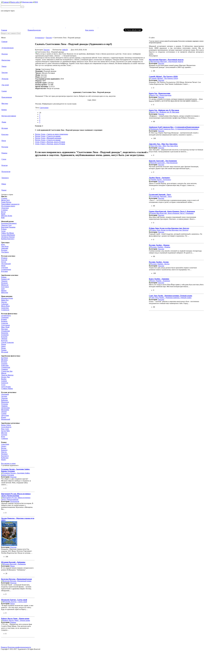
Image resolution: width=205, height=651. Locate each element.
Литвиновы (5, 408)
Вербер (3, 379)
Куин (3, 436)
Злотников (5, 394)
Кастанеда (5, 456)
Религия (4, 165)
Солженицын (6, 269)
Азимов (4, 381)
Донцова (4, 398)
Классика (4, 134)
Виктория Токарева (8, 227)
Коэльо (3, 448)
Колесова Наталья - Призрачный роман (16, 579)
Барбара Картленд (7, 239)
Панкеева (4, 333)
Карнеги (4, 450)
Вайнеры (4, 400)
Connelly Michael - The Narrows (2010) (163, 76)
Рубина (4, 229)
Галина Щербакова (8, 235)
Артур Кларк (6, 387)
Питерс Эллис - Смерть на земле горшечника (51, 134)
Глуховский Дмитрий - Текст (160, 194)
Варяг (3, 214)
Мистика (4, 103)
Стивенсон (5, 310)
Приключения (6, 97)
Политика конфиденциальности (19, 647)
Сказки (4, 91)
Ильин (3, 417)
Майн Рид (5, 300)
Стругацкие (5, 325)
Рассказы (4, 147)
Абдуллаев (5, 415)
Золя (2, 289)
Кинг (3, 244)
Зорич (3, 346)
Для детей (5, 85)
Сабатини (4, 304)
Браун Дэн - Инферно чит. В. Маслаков (164, 110)
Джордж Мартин (7, 375)
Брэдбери (4, 358)
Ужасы (3, 66)
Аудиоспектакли (7, 48)
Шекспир (4, 292)
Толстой (4, 260)
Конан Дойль (6, 425)
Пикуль (4, 452)
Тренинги (5, 178)
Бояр (3, 217)
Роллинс (4, 250)
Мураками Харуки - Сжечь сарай (14, 600)
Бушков (4, 319)
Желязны (4, 360)
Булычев (4, 337)
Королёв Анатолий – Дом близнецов (163, 161)
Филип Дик (5, 377)
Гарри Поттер (6, 202)
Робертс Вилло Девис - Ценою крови (15, 618)
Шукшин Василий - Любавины (13, 562)
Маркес (4, 290)
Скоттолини (44, 108)
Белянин (4, 321)
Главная (4, 30)
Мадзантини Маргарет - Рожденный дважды (166, 60)
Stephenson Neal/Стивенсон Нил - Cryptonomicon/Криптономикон (174, 127)
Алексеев (4, 323)
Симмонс (4, 369)
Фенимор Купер (7, 298)
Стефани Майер (7, 388)
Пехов (3, 348)
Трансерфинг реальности (10, 204)
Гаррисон (4, 383)
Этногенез (5, 208)
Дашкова (4, 406)
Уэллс (3, 385)
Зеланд (3, 446)
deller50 (65, 50)
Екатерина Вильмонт (9, 223)
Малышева (5, 410)
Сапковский (5, 367)
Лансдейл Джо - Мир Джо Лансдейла (163, 144)
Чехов (3, 265)
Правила (4, 647)
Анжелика (5, 308)
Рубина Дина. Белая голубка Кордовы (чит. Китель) (169, 228)
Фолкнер (4, 283)
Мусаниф (4, 352)
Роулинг (4, 362)
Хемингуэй (5, 279)
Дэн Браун (5, 252)
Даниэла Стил (6, 225)
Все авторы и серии (8, 463)
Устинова (4, 404)
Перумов (4, 329)
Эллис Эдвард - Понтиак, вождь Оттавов (50, 142)
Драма (3, 122)
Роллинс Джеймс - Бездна (159, 262)
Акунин (4, 396)
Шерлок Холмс (6, 216)
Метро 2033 (5, 200)
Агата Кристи (6, 427)
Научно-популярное (8, 116)
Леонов (4, 411)
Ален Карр (5, 444)
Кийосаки (4, 458)
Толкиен (4, 363)
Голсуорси (5, 287)
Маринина (5, 402)
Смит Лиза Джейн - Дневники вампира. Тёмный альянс (170, 296)
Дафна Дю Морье (7, 233)
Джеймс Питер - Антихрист (159, 178)
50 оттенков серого (8, 206)
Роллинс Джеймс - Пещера (159, 245)
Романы (4, 153)
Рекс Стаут (5, 429)
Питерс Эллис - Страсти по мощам (47, 136)
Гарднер (4, 435)
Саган (3, 231)
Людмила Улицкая (8, 237)
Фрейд (3, 460)
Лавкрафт (4, 248)
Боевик (4, 110)
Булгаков (4, 271)
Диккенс (4, 281)
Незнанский (5, 419)
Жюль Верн (5, 306)
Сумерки (4, 210)
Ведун (3, 212)
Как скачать (89, 30)
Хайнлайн (5, 365)
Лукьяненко (5, 331)
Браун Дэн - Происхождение (159, 93)
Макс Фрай (5, 327)
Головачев (5, 335)
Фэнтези (4, 54)
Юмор (3, 184)
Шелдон (4, 433)
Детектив (4, 79)
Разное (3, 190)
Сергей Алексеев (7, 342)
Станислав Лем (6, 371)
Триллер (4, 72)
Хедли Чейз (5, 431)
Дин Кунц (5, 246)
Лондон (4, 302)
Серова (3, 413)
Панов (3, 344)
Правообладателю (34, 30)
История (4, 128)
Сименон (4, 438)
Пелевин (4, 454)
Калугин (4, 340)
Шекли (3, 373)
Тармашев (5, 317)
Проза (3, 141)
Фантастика (5, 60)
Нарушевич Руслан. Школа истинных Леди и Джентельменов (16, 495)
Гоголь (3, 262)
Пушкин (4, 258)
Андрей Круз (6, 315)
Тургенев (4, 267)
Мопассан (4, 285)
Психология (5, 171)
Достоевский (6, 264)
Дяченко (4, 338)
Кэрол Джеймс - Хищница (159, 279)
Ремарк (3, 277)
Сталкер (4, 198)
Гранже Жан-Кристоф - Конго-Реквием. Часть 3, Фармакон (172, 211)
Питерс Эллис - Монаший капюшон (48, 138)
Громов (4, 350)
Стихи (3, 159)
